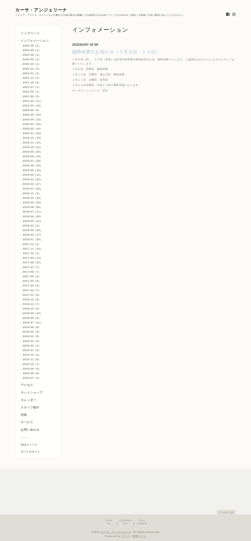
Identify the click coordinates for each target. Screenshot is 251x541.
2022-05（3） (32, 59)
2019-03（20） (33, 179)
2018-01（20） (33, 239)
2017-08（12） (33, 262)
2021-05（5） (32, 96)
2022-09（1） (32, 45)
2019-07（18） (33, 160)
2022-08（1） (32, 50)
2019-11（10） (33, 142)
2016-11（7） (32, 304)
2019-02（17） (33, 184)
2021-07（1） (32, 87)
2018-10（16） (33, 197)
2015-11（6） (32, 359)
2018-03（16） (33, 230)
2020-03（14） (33, 124)
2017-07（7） (32, 267)
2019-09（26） (33, 151)
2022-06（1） (32, 54)
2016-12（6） (32, 299)
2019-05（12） (33, 170)
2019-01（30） (33, 188)
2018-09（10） (33, 202)
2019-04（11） (33, 174)
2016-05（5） (32, 331)
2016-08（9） (32, 317)
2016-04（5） (32, 336)
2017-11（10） (33, 248)
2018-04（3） (32, 225)
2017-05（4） (32, 276)
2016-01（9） (32, 350)
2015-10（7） (32, 364)
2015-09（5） (32, 368)
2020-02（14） (33, 128)
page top (228, 512)
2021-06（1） (32, 91)
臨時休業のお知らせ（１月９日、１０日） (116, 51)
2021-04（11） (33, 101)
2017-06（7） (32, 271)
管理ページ (139, 536)
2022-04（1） (32, 63)
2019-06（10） (33, 165)
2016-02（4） (32, 345)
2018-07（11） (33, 211)
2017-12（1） (32, 244)
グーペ (125, 536)
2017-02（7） (32, 290)
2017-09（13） (33, 257)
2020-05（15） (33, 114)
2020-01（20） (33, 133)
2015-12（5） (32, 354)
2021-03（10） (33, 105)
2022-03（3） (32, 68)
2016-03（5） (32, 341)
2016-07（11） (33, 322)
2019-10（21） (33, 147)
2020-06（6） (32, 110)
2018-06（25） (33, 216)
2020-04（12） (33, 119)
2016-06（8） (32, 327)
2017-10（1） (32, 253)
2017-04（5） (32, 280)
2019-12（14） (33, 137)
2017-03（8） (32, 285)
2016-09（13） (33, 313)
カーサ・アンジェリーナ (41, 9)
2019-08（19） (33, 156)
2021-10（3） (32, 82)
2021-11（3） (32, 77)
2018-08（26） (33, 207)
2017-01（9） (32, 294)
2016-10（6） (32, 308)
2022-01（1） (32, 73)
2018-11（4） (32, 193)
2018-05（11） (33, 221)
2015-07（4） (32, 377)
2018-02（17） (33, 234)
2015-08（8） (32, 373)
